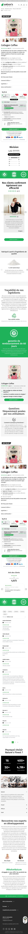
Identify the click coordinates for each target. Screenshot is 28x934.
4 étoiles (16, 611)
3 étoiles (22, 611)
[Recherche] (18, 4)
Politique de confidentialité (10, 932)
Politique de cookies (19, 932)
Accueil (2, 8)
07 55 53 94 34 (20, 896)
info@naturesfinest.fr (7, 920)
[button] (2, 212)
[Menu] (26, 4)
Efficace (3, 808)
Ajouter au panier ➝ (14, 239)
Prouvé (2, 805)
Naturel (3, 792)
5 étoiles (10, 611)
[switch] (25, 922)
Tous (5, 611)
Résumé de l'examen (14, 154)
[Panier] (24, 5)
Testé (2, 812)
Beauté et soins (8, 8)
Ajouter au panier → (14, 129)
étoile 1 (5, 614)
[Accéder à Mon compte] (21, 5)
